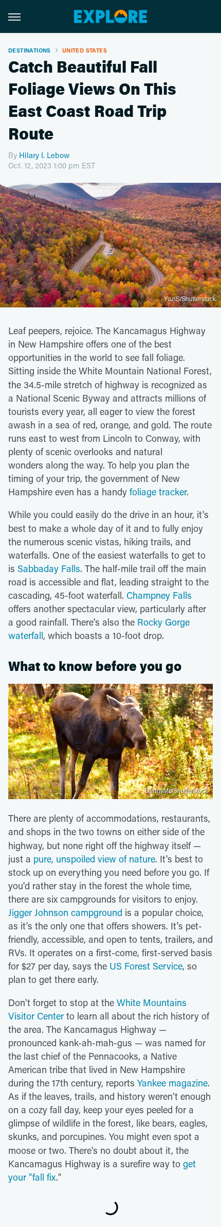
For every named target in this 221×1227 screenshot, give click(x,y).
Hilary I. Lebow (44, 155)
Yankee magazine (172, 1083)
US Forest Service (145, 966)
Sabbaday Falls (48, 568)
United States (84, 50)
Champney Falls (159, 595)
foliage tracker (158, 492)
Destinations (29, 50)
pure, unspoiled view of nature (94, 859)
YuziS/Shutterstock (190, 299)
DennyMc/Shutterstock (176, 791)
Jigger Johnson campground (65, 912)
